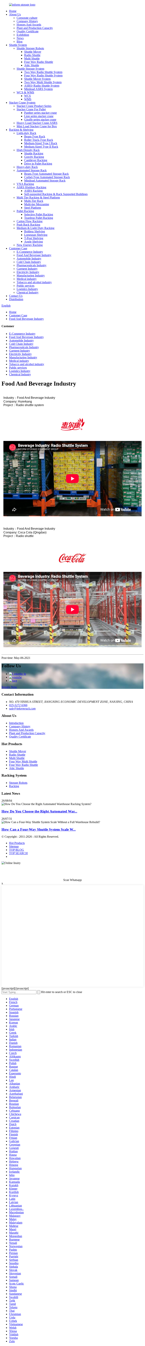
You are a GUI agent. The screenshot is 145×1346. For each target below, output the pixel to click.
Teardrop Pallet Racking (38, 217)
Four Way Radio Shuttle (38, 61)
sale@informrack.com (22, 708)
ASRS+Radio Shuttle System (41, 85)
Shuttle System (18, 45)
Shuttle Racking (33, 153)
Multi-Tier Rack (33, 200)
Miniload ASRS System (38, 89)
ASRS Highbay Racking (31, 187)
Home (12, 11)
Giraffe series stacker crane (40, 119)
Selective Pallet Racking (38, 214)
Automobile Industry (29, 258)
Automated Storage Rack (32, 170)
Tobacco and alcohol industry (34, 282)
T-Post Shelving (33, 238)
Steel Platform (32, 207)
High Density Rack (28, 150)
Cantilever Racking (35, 160)
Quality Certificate (28, 31)
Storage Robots (18, 782)
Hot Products (17, 843)
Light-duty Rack (26, 133)
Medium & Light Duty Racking (35, 228)
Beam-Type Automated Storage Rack (46, 173)
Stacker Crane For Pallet (31, 109)
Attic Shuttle (31, 65)
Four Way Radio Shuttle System (43, 75)
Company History (27, 21)
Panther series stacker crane (40, 112)
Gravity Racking (34, 156)
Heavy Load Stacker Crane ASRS (37, 123)
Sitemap (14, 846)
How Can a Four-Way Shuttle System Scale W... (39, 829)
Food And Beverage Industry (34, 255)
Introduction (16, 723)
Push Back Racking (28, 224)
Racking (14, 786)
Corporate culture (27, 17)
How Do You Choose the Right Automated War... (39, 811)
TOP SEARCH (18, 853)
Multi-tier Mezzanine (36, 204)
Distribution (16, 299)
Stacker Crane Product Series (34, 106)
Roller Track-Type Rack (38, 139)
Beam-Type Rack (34, 136)
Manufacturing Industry (31, 275)
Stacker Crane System (22, 102)
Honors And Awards (29, 24)
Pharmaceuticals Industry (31, 265)
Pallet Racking (25, 211)
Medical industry (27, 278)
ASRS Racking (33, 190)
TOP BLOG (16, 849)
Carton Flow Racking (29, 221)
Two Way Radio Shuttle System (43, 72)
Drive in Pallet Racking (38, 163)
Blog (19, 41)
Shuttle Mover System (37, 78)
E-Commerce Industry (30, 251)
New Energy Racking (30, 245)
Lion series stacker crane (38, 116)
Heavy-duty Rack (27, 167)
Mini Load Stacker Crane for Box (37, 126)
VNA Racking (25, 184)
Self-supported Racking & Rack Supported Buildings (56, 194)
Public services (25, 285)
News (20, 38)
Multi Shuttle (32, 58)
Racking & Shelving (21, 129)
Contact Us (15, 295)
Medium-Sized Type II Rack (41, 146)
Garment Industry (27, 268)
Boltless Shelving (34, 231)
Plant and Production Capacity (35, 28)
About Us (15, 14)
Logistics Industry (27, 289)
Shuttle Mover (32, 51)
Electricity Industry (28, 272)
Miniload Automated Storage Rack (45, 180)
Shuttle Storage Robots (30, 48)
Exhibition (23, 34)
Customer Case (18, 248)
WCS (27, 95)
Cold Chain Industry (29, 262)
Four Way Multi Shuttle (23, 761)
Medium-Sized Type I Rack (40, 143)
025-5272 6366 (18, 705)
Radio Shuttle (32, 55)
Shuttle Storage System (30, 68)
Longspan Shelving (35, 234)
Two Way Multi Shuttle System (43, 82)
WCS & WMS (25, 92)
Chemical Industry (28, 292)
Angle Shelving (33, 241)
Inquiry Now (9, 687)
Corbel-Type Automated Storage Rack (47, 177)
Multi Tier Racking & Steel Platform (38, 197)
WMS (27, 99)
